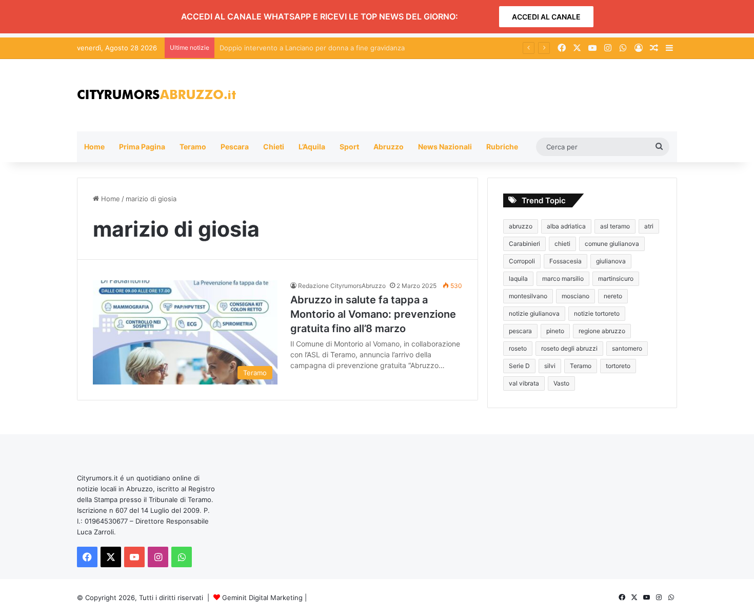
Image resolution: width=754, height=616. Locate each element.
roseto (518, 348)
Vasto (561, 383)
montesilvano (528, 296)
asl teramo (615, 226)
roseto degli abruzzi (569, 348)
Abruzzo (388, 146)
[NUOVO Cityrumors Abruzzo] (156, 95)
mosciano (575, 296)
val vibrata (524, 383)
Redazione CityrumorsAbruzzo (342, 286)
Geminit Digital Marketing (262, 597)
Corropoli (522, 261)
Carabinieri (524, 243)
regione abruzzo (602, 331)
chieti (562, 243)
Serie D (519, 366)
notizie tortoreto (597, 313)
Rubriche (502, 146)
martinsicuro (615, 278)
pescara (520, 331)
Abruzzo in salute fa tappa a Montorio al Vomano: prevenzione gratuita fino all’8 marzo (373, 314)
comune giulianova (612, 243)
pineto (555, 331)
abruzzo (520, 226)
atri (648, 226)
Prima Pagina (142, 146)
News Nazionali (445, 146)
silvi (549, 366)
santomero (627, 348)
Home (94, 146)
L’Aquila (312, 146)
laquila (518, 278)
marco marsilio (563, 278)
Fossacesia (565, 261)
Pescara (235, 146)
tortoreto (618, 366)
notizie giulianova (534, 313)
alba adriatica (566, 226)
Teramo (193, 146)
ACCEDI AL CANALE (546, 16)
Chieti (273, 146)
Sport (349, 146)
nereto (613, 296)
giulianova (611, 261)
